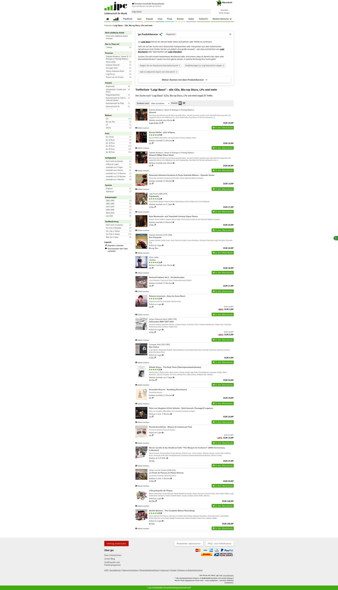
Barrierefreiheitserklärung (149, 570)
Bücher (180, 19)
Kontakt (173, 570)
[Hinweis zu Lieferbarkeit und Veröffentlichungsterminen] (173, 120)
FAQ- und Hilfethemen (219, 544)
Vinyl (160, 19)
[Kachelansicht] (184, 103)
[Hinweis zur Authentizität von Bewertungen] (161, 135)
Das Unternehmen (112, 555)
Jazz (139, 19)
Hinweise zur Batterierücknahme (190, 570)
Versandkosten (115, 570)
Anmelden (224, 10)
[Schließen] (230, 34)
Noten (191, 19)
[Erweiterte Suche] (208, 11)
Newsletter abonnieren (189, 544)
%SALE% (203, 19)
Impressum (164, 570)
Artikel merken (143, 128)
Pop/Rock (127, 19)
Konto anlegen (224, 13)
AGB (106, 570)
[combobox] (171, 11)
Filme (169, 19)
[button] (119, 37)
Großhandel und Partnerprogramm (112, 563)
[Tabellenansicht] (180, 103)
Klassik (149, 19)
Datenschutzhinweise (130, 570)
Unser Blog (109, 559)
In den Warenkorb (224, 127)
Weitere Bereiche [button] (221, 19)
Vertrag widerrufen (116, 544)
